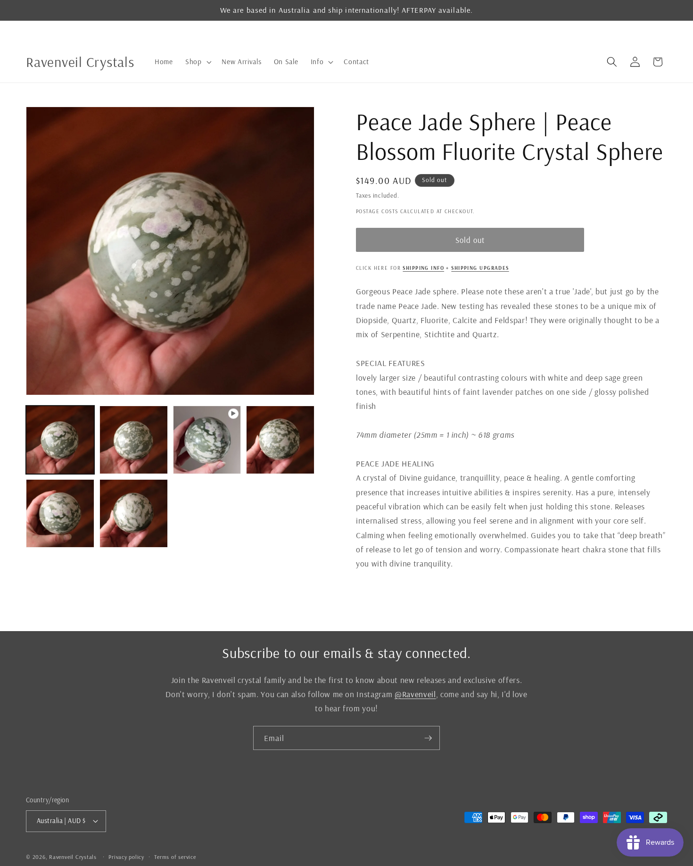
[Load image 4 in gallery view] (60, 513)
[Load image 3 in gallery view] (280, 440)
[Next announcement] (664, 31)
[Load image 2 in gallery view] (133, 440)
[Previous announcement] (28, 31)
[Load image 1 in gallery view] (60, 440)
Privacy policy (126, 856)
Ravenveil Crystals (73, 856)
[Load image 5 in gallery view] (133, 513)
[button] (197, 62)
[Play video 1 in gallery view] (207, 440)
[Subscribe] (428, 738)
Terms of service (175, 856)
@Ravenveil (415, 694)
